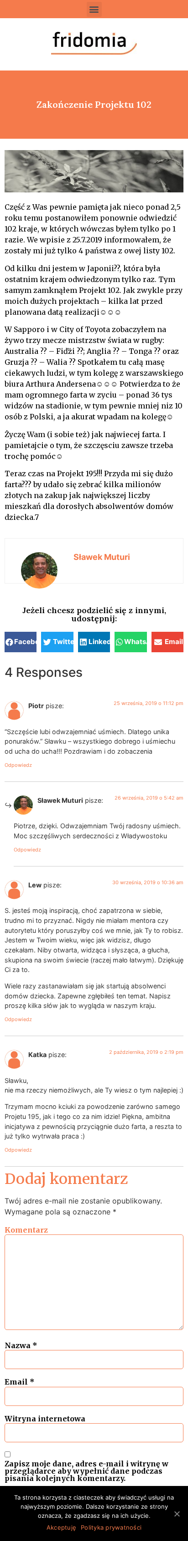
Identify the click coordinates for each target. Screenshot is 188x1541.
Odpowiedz (18, 765)
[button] (94, 9)
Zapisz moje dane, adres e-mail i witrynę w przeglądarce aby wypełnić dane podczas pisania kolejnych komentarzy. (86, 1471)
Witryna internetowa (45, 1418)
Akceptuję (61, 1527)
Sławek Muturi (101, 557)
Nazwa (21, 1345)
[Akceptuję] (176, 1513)
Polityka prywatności (111, 1527)
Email (20, 1381)
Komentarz (26, 1230)
